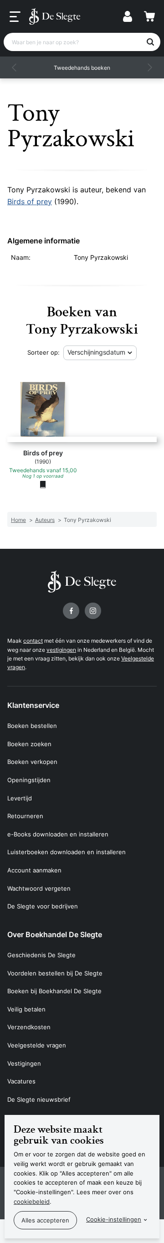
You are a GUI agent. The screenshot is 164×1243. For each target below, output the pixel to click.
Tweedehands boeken (82, 67)
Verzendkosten (29, 1027)
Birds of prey (29, 201)
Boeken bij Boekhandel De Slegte (54, 991)
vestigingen (61, 649)
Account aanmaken (34, 870)
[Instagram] (93, 611)
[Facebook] (71, 611)
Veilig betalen (26, 1009)
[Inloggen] (127, 16)
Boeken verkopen (32, 761)
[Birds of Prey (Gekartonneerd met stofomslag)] (42, 484)
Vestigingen (24, 1063)
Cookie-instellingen (113, 1219)
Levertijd (19, 798)
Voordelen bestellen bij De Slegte (54, 973)
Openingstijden (29, 780)
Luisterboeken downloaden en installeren (66, 852)
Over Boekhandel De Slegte (54, 934)
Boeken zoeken (29, 744)
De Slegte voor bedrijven (42, 906)
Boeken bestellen (32, 725)
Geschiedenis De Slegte (41, 955)
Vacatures (21, 1081)
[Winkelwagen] (149, 16)
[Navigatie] (15, 16)
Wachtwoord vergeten (39, 888)
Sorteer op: (43, 352)
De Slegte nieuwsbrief (39, 1099)
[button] (15, 67)
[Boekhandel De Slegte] (54, 16)
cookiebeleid (32, 1201)
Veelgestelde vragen (36, 1045)
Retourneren (25, 816)
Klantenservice (33, 705)
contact (33, 640)
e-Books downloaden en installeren (57, 834)
